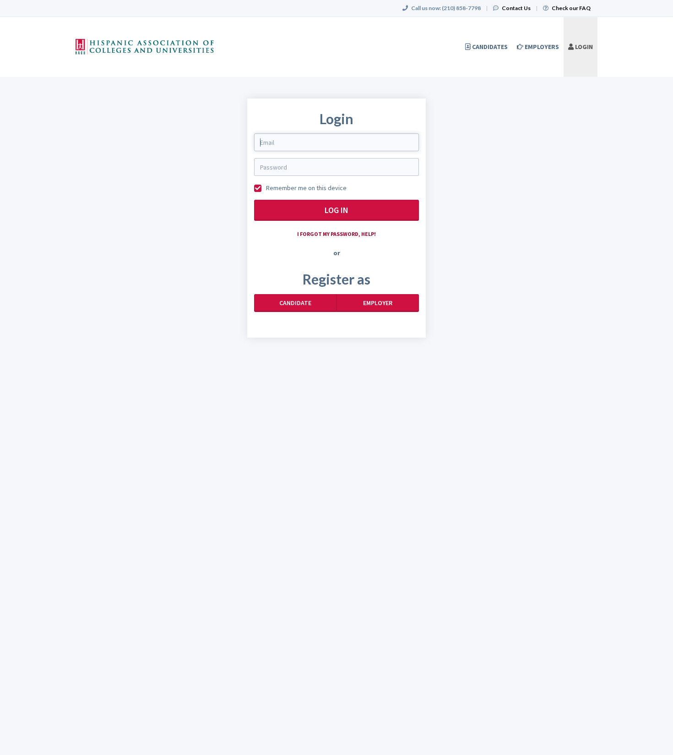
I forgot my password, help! (336, 233)
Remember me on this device (306, 188)
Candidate (295, 303)
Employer (377, 303)
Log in (336, 210)
